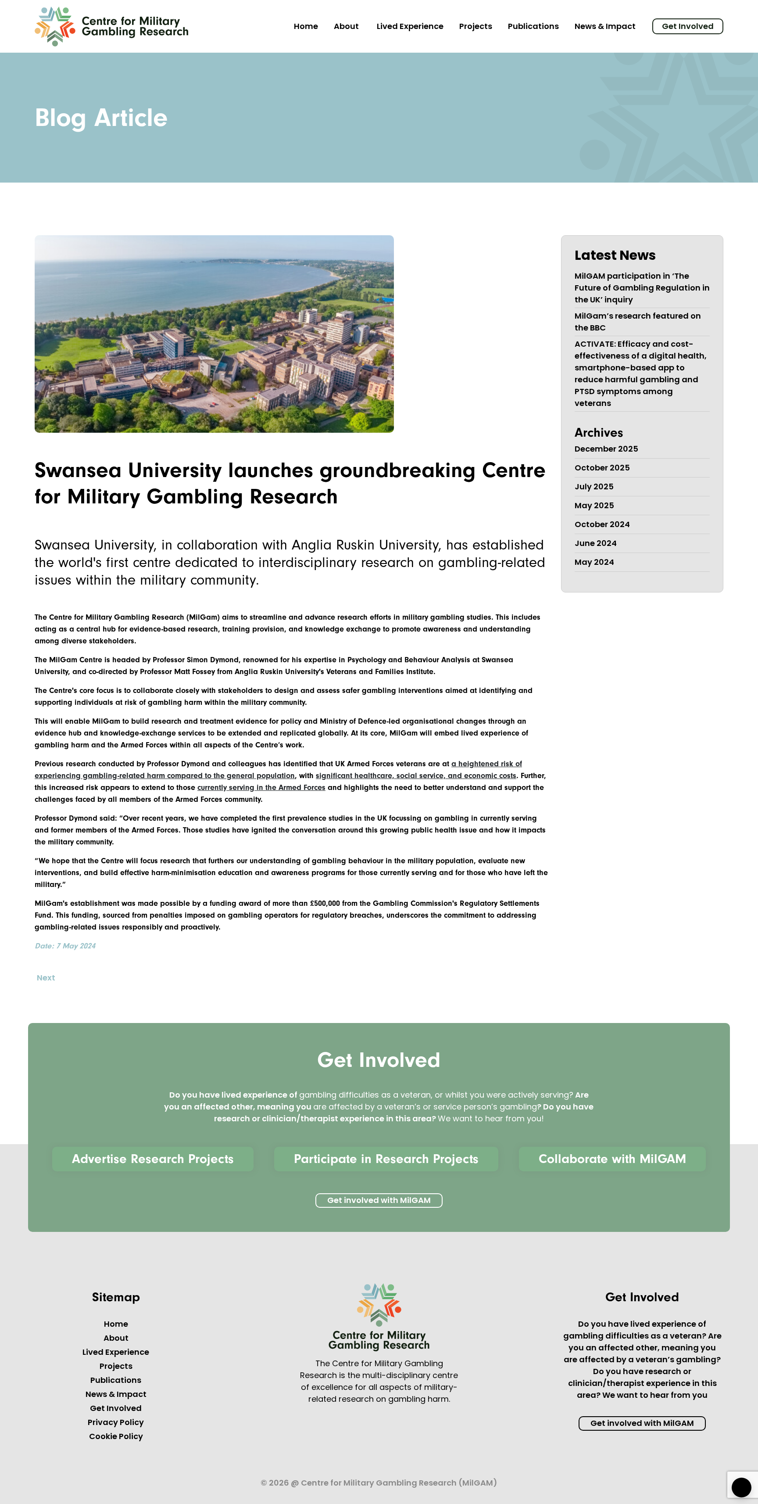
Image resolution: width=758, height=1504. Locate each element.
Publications (533, 27)
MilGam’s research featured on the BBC (638, 323)
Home (306, 27)
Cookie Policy (116, 1437)
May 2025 (594, 506)
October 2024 (602, 525)
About (346, 27)
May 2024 (594, 563)
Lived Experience (410, 27)
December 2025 (606, 450)
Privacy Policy (116, 1423)
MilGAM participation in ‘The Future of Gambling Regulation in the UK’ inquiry (642, 289)
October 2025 (602, 469)
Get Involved (688, 27)
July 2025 (594, 488)
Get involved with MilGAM (379, 1201)
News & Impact (605, 27)
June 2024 (596, 544)
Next (46, 979)
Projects (475, 27)
